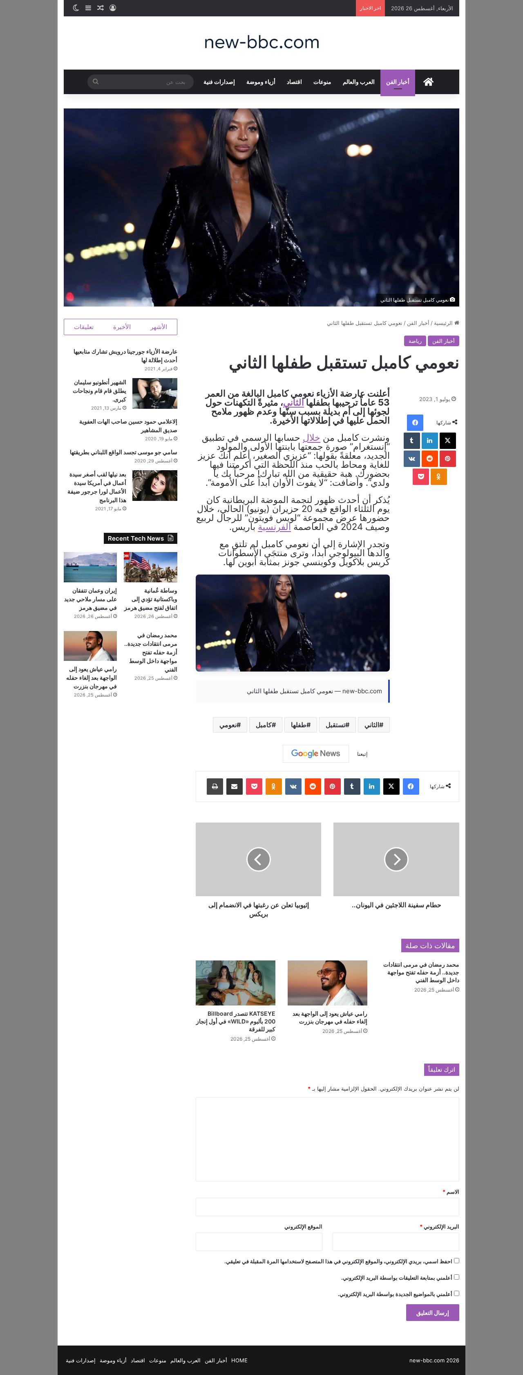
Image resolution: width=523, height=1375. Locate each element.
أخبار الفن (397, 81)
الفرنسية (274, 526)
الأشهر (158, 327)
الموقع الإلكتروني (303, 1226)
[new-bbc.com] (261, 43)
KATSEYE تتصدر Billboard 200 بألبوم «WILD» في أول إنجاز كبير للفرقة (235, 1021)
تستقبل (335, 725)
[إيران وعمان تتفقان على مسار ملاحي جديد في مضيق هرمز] (90, 567)
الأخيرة (122, 327)
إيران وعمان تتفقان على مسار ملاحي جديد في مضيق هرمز (90, 599)
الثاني (293, 402)
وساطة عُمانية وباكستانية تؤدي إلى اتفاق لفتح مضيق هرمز (150, 599)
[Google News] (316, 754)
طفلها (298, 725)
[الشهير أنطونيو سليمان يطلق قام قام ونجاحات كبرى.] (154, 393)
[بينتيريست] (448, 459)
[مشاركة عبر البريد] (234, 786)
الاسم (451, 1191)
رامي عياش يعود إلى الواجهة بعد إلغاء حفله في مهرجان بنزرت (91, 677)
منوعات (322, 81)
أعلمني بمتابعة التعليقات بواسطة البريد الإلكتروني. (396, 1277)
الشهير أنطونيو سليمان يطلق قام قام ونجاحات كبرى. (99, 391)
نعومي (228, 725)
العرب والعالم (359, 81)
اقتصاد (294, 81)
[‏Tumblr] (412, 441)
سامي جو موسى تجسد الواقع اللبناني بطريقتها (123, 452)
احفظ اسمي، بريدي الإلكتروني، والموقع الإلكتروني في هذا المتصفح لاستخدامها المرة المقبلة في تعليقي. (338, 1261)
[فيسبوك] (415, 423)
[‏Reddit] (430, 459)
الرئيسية (444, 323)
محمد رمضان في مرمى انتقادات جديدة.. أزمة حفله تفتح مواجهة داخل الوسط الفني (421, 972)
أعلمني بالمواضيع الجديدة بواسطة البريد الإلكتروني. (395, 1294)
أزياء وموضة (260, 81)
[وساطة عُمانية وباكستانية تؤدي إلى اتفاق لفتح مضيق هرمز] (150, 567)
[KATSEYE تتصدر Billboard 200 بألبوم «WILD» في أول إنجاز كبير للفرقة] (235, 982)
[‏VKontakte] (412, 459)
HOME (239, 1360)
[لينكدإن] (430, 441)
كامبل (264, 725)
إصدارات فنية (219, 81)
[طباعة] (215, 786)
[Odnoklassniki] (439, 477)
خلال (311, 437)
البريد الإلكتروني (439, 1226)
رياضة (415, 341)
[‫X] (448, 441)
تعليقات (84, 327)
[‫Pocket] (421, 477)
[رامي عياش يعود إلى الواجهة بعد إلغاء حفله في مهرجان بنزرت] (327, 982)
